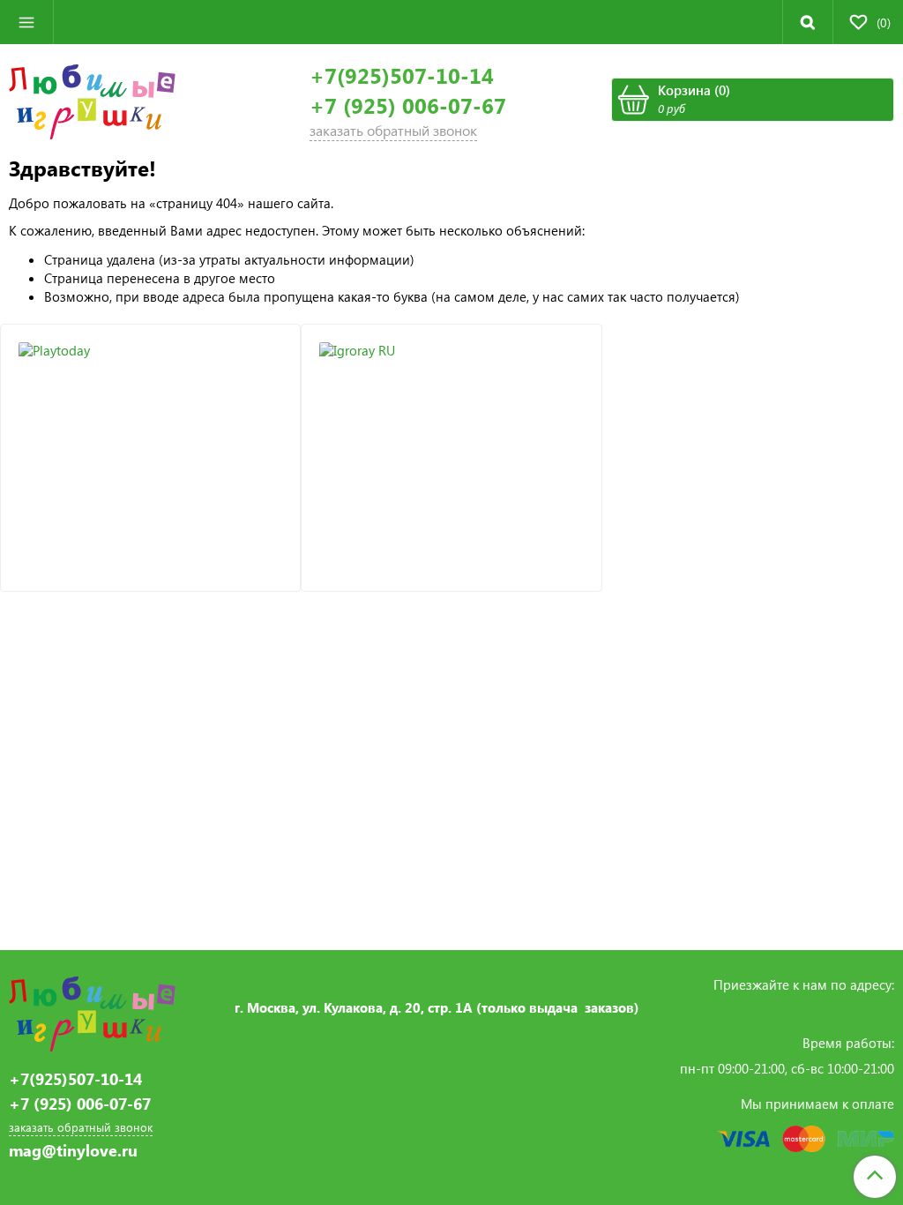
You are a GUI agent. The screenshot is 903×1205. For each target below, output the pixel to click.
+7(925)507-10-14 (402, 75)
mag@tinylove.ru (73, 1151)
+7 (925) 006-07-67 (408, 105)
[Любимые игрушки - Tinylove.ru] (92, 100)
